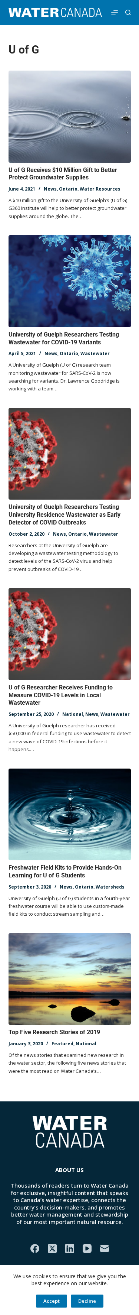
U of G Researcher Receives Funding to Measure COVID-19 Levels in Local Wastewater (61, 695)
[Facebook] (34, 1248)
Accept (51, 1301)
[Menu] (114, 12)
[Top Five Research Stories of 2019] (70, 979)
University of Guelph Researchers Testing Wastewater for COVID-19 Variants (64, 338)
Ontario (68, 189)
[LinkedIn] (69, 1248)
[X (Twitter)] (52, 1248)
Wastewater (95, 353)
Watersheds (110, 887)
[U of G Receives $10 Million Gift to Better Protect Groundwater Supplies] (70, 117)
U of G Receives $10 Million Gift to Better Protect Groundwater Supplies (63, 173)
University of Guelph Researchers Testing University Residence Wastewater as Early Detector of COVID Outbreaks (64, 514)
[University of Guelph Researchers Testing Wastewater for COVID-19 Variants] (70, 281)
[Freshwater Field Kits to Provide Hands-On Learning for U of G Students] (70, 815)
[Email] (104, 1248)
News (50, 189)
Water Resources (100, 189)
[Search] (128, 12)
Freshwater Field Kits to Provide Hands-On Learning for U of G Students (65, 871)
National (72, 714)
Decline (87, 1301)
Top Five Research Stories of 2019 (54, 1032)
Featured (62, 1043)
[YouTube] (87, 1248)
